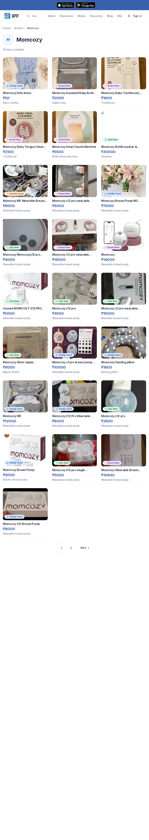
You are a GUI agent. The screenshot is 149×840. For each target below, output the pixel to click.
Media (82, 15)
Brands (18, 28)
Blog (110, 15)
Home (6, 28)
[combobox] (33, 16)
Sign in (137, 15)
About (51, 15)
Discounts (96, 15)
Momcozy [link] (33, 28)
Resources (66, 15)
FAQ (119, 15)
